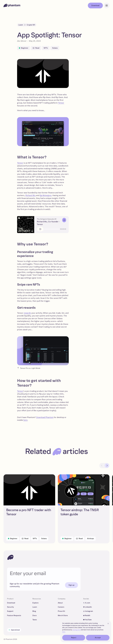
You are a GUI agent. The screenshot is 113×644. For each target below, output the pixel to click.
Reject (73, 638)
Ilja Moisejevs (46, 195)
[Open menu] (106, 5)
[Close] (108, 623)
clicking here (76, 630)
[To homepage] (10, 557)
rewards (27, 313)
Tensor (61, 103)
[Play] (40, 229)
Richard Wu (30, 195)
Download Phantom (44, 417)
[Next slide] (107, 465)
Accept (98, 638)
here (25, 420)
